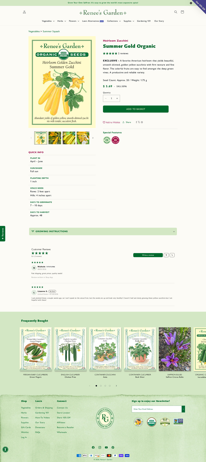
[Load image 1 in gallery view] (40, 138)
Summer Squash (51, 31)
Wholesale (62, 432)
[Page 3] (105, 386)
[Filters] (166, 255)
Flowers (24, 417)
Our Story (40, 422)
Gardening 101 (42, 412)
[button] (48, 21)
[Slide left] (31, 138)
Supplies (25, 422)
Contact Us (62, 407)
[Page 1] (96, 386)
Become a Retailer (65, 427)
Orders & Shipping (44, 407)
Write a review (148, 255)
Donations (40, 427)
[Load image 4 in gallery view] (83, 138)
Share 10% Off (63, 417)
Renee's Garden (106, 459)
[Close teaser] (191, 3)
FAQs (37, 432)
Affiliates (61, 422)
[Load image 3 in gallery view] (69, 138)
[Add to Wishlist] (49, 368)
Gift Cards (26, 427)
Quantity (107, 92)
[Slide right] (93, 138)
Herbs (24, 412)
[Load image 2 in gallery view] (55, 138)
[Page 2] (101, 386)
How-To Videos (42, 417)
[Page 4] (110, 386)
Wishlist (25, 432)
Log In (24, 437)
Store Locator (63, 412)
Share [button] (128, 122)
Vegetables (34, 31)
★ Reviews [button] (2, 234)
